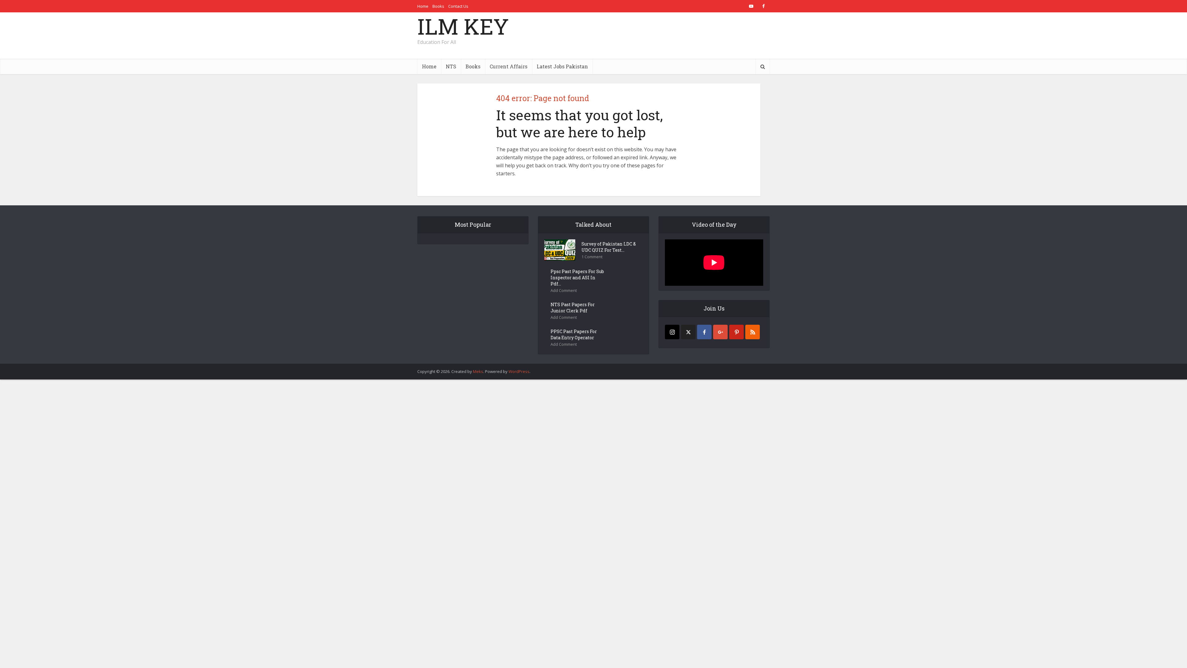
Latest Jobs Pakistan (562, 66)
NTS (451, 66)
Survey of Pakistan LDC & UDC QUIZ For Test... (608, 247)
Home (422, 6)
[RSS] (752, 332)
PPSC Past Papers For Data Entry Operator (574, 334)
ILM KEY (463, 26)
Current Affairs (508, 66)
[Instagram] (672, 332)
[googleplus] (720, 332)
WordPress (519, 371)
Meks (478, 371)
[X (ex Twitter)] (688, 332)
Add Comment (564, 290)
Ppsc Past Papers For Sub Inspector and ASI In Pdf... (577, 277)
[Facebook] (704, 332)
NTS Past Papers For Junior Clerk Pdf (573, 308)
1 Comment (591, 256)
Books (438, 6)
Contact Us (458, 6)
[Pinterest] (736, 332)
